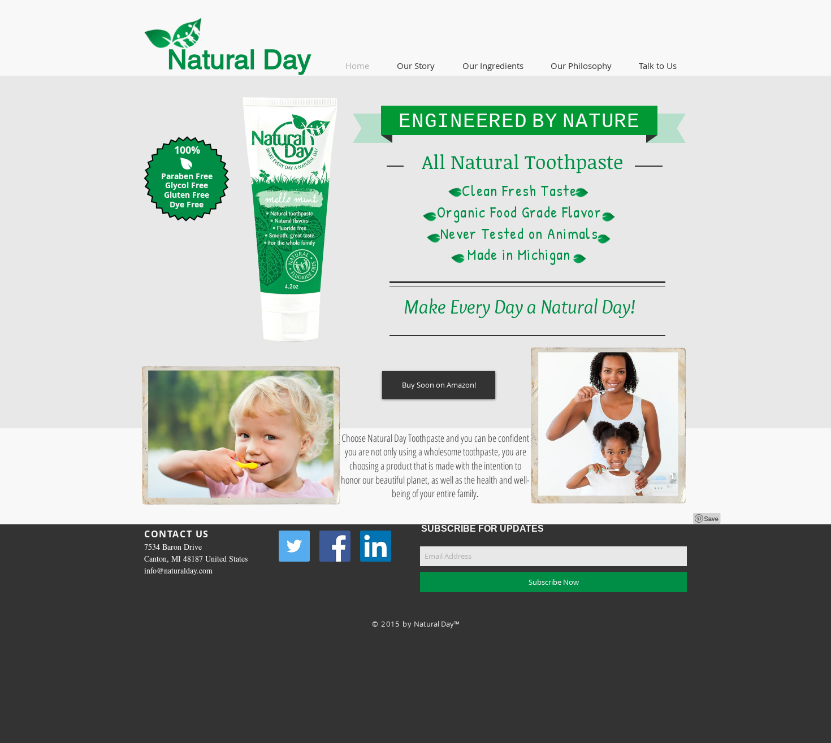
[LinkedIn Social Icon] (375, 546)
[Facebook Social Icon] (334, 546)
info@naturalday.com (178, 570)
